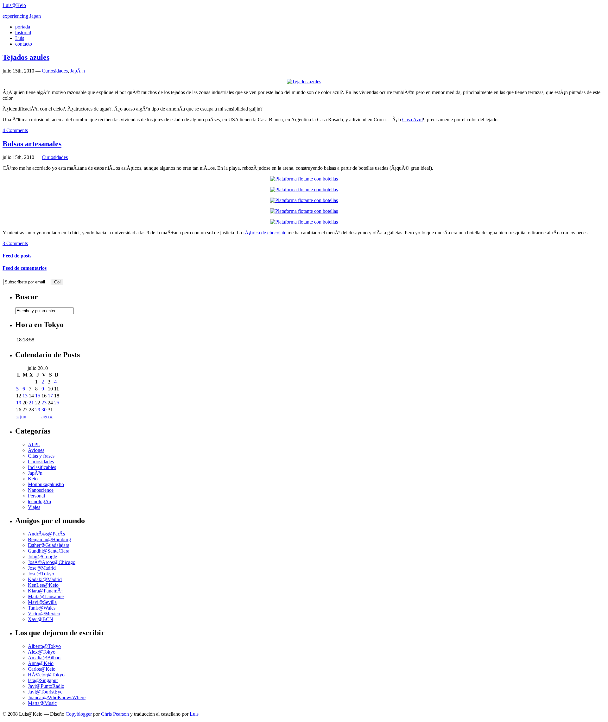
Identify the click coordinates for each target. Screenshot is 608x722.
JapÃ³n (77, 70)
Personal (36, 495)
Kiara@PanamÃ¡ (45, 590)
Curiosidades (55, 70)
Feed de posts (17, 255)
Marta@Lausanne (46, 596)
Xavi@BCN (40, 619)
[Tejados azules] (304, 81)
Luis (19, 38)
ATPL (34, 444)
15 (37, 395)
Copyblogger (79, 714)
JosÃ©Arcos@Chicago (51, 562)
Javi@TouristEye (45, 691)
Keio (33, 478)
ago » (47, 416)
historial (23, 32)
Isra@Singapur (43, 680)
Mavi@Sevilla (42, 602)
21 (31, 402)
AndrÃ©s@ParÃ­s (46, 533)
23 (44, 402)
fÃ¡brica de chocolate (264, 232)
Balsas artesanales (32, 144)
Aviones (36, 450)
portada (22, 26)
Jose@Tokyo (41, 573)
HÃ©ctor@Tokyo (46, 674)
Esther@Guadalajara (48, 545)
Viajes (34, 507)
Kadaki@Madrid (45, 579)
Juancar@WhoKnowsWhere (57, 697)
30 (44, 409)
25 (56, 402)
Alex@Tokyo (41, 652)
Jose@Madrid (42, 568)
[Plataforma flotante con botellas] (304, 178)
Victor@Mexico (44, 613)
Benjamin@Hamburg (49, 539)
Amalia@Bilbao (44, 657)
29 (37, 409)
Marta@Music (42, 703)
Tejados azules (26, 57)
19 (18, 402)
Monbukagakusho (46, 484)
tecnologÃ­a (39, 501)
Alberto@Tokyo (44, 646)
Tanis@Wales (41, 608)
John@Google (42, 556)
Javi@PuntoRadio (46, 686)
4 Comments (15, 130)
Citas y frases (41, 456)
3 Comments (15, 243)
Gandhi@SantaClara (48, 551)
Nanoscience (41, 490)
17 (50, 395)
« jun (21, 416)
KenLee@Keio (43, 585)
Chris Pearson (115, 714)
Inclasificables (42, 467)
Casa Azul (412, 119)
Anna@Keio (41, 663)
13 (25, 395)
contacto (23, 44)
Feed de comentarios (25, 268)
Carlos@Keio (41, 669)
